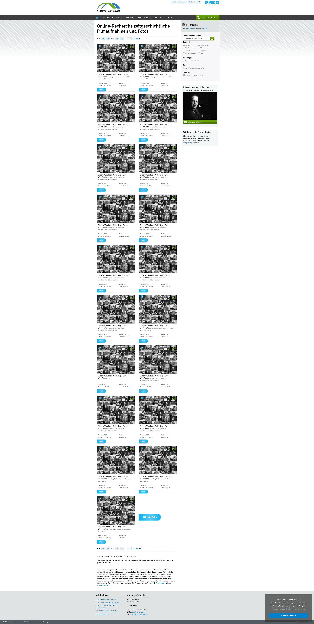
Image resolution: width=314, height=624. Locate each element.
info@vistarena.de (138, 612)
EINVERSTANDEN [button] (288, 616)
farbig (187, 68)
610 (117, 39)
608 (108, 39)
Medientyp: (187, 58)
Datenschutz (30, 622)
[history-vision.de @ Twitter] (217, 2)
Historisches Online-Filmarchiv (106, 611)
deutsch (187, 75)
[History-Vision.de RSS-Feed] (206, 2)
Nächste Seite (150, 517)
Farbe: (185, 65)
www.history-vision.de (140, 614)
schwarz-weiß (195, 68)
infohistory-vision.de (191, 143)
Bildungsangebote (205, 48)
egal (204, 68)
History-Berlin (204, 45)
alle (198, 61)
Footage (187, 45)
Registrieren (182, 2)
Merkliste (191, 2)
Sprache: (186, 72)
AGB (198, 2)
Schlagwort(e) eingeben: (192, 35)
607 (103, 39)
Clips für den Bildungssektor (106, 600)
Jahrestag (188, 50)
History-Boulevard (190, 53)
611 (122, 39)
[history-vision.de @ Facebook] (213, 2)
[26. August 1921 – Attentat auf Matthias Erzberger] (200, 119)
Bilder (201, 53)
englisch (195, 75)
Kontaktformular (102, 585)
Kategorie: (187, 42)
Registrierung (160, 583)
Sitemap (45, 622)
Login (174, 2)
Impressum (38, 622)
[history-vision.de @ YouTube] (210, 2)
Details (101, 89)
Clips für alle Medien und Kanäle (107, 603)
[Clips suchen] (212, 39)
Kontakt (19, 622)
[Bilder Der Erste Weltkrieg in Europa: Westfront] (116, 71)
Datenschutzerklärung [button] (298, 609)
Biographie (203, 50)
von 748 (135, 39)
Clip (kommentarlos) (191, 48)
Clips (186, 61)
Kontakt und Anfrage (103, 614)
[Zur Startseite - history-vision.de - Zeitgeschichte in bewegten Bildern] (107, 12)
